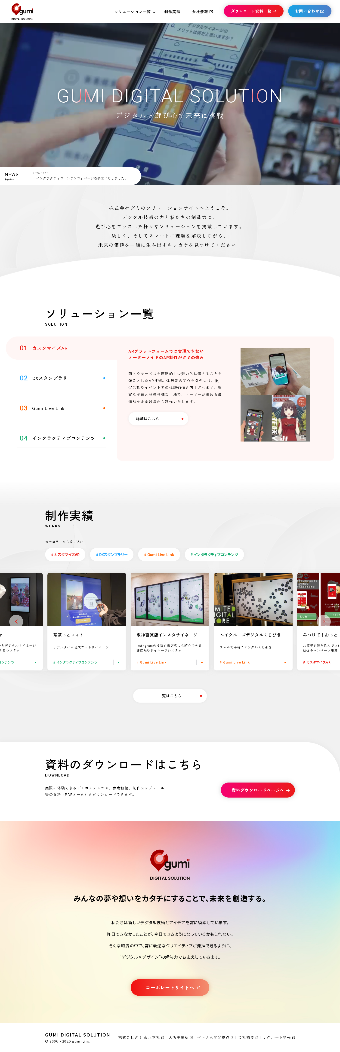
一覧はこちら (170, 695)
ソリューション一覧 (132, 11)
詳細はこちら (147, 418)
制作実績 (172, 11)
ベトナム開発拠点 (213, 1037)
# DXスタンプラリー (112, 554)
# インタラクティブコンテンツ (214, 554)
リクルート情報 (277, 1037)
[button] (16, 622)
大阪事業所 (179, 1037)
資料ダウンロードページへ (258, 790)
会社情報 (200, 11)
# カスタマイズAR (65, 554)
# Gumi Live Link (159, 554)
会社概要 (246, 1037)
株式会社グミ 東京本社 (139, 1037)
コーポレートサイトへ (170, 987)
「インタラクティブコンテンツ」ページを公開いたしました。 (80, 178)
